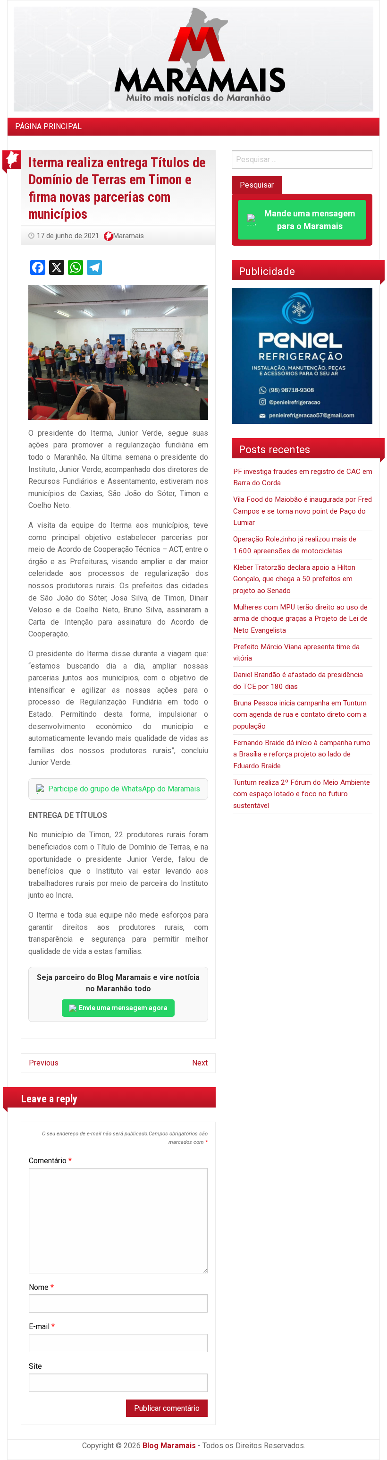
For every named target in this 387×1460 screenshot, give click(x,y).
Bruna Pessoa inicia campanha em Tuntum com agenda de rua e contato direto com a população (300, 714)
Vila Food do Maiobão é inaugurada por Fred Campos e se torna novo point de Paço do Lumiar (302, 511)
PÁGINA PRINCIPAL (48, 126)
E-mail (42, 1326)
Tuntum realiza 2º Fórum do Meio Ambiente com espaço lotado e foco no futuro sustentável (301, 794)
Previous (44, 1062)
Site (35, 1366)
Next (200, 1062)
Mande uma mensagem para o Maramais (309, 219)
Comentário (50, 1160)
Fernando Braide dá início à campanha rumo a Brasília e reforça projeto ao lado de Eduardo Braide (301, 754)
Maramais (128, 236)
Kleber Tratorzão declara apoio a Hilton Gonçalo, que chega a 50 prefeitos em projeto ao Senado (294, 579)
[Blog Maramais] (193, 58)
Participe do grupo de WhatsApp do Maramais (124, 788)
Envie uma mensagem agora (123, 1008)
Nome (41, 1287)
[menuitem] (48, 127)
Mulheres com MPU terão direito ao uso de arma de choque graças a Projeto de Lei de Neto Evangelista (300, 619)
